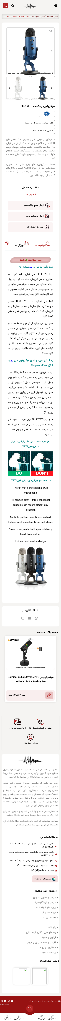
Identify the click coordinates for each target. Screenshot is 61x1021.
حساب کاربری (19, 1019)
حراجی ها (41, 1019)
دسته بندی (52, 1019)
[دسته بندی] (52, 1016)
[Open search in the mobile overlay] (12, 5)
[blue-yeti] (30, 51)
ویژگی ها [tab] (19, 245)
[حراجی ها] (41, 1016)
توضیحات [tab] (40, 245)
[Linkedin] (5, 1001)
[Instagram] (8, 1001)
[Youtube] (12, 1001)
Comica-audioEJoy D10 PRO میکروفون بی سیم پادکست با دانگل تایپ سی (30, 679)
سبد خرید (7, 1019)
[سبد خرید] (7, 1016)
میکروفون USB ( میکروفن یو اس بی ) (44, 16)
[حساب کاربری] (18, 1016)
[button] (52, 51)
